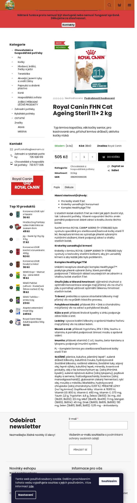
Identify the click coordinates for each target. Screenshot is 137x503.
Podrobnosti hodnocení (99, 98)
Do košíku (113, 157)
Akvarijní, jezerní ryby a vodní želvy (30, 80)
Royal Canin (115, 145)
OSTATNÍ (20, 118)
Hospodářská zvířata (29, 97)
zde (31, 486)
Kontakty (68, 24)
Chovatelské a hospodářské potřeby (28, 51)
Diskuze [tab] (69, 187)
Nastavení (25, 495)
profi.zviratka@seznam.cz (29, 149)
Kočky (21, 62)
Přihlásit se (80, 449)
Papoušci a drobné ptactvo (29, 87)
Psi (19, 57)
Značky (19, 122)
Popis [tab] (57, 187)
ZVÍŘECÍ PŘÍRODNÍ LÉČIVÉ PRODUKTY (28, 103)
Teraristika (24, 73)
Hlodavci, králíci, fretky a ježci (27, 68)
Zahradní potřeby (25, 109)
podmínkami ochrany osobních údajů (96, 436)
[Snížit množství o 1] (76, 157)
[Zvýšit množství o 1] (92, 157)
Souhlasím (109, 481)
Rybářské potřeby (25, 113)
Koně (21, 93)
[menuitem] (27, 127)
